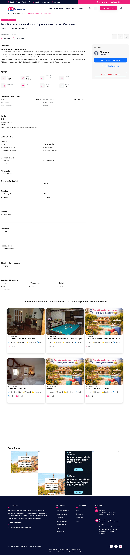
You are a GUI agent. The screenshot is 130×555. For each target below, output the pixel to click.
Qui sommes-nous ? (62, 510)
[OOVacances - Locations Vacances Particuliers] (8, 13)
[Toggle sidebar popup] (121, 8)
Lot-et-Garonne (15, 13)
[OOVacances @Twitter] (121, 2)
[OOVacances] (16, 8)
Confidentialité (61, 525)
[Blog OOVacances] (120, 546)
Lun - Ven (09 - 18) (24, 2)
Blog (81, 8)
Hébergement (71, 8)
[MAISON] (65, 371)
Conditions (59, 517)
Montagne (79, 514)
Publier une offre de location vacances (20, 528)
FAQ (57, 528)
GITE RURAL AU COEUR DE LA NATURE (21, 339)
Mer (77, 510)
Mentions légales (61, 521)
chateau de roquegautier (17, 388)
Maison (24, 13)
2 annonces (103, 54)
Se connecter (102, 2)
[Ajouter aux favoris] (126, 36)
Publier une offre (107, 8)
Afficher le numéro (111, 66)
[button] (95, 8)
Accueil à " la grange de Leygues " (98, 388)
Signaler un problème (111, 74)
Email (12, 2)
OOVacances (23, 546)
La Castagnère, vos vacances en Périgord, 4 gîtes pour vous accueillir (72, 339)
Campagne (79, 517)
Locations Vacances (56, 8)
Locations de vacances (42, 2)
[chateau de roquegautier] (26, 371)
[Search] (90, 8)
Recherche (57, 2)
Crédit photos (60, 532)
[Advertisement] (61, 426)
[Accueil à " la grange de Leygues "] (104, 371)
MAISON (50, 388)
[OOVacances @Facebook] (119, 2)
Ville (77, 521)
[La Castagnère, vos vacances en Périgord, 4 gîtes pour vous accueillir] (65, 321)
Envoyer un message (111, 60)
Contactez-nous (61, 514)
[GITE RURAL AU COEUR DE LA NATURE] (26, 321)
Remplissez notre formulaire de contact (109, 523)
